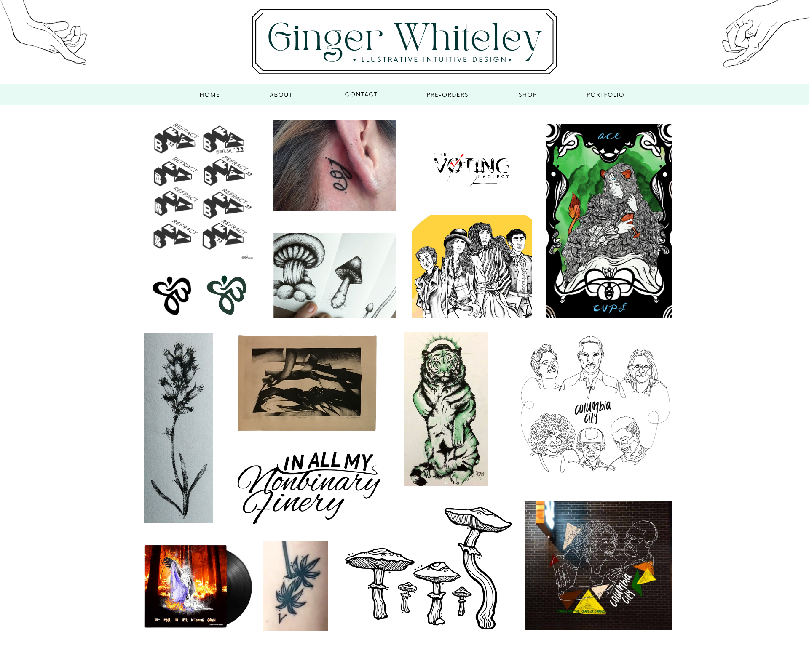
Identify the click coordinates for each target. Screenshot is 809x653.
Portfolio (605, 95)
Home (210, 95)
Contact (361, 94)
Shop (528, 95)
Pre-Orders (448, 95)
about (281, 95)
